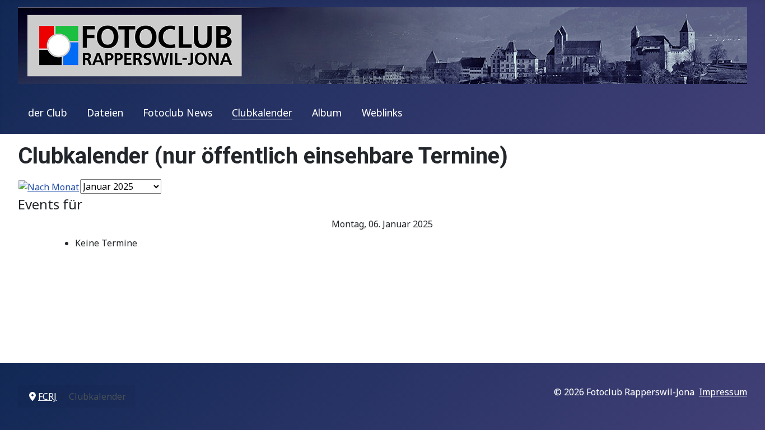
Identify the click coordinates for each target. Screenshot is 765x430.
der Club (47, 112)
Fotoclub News (177, 112)
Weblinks (382, 112)
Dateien (105, 112)
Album (327, 112)
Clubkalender (262, 112)
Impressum (723, 392)
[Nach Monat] (48, 186)
